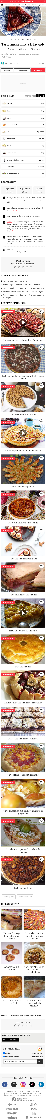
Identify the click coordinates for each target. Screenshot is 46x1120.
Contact (22, 1091)
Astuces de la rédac (12, 1057)
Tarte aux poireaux (10, 288)
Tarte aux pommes (10, 295)
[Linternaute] (12, 1109)
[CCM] (12, 1104)
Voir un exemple (37, 1053)
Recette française (25, 896)
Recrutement (35, 1091)
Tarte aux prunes (38, 5)
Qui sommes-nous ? (12, 1091)
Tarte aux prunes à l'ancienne (15, 281)
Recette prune (8, 896)
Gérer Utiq (38, 1093)
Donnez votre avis (29, 39)
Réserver (14, 210)
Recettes (8, 5)
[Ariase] (12, 1117)
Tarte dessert (25, 5)
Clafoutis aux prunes (11, 291)
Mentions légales (10, 1095)
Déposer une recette (10, 1040)
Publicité (27, 1091)
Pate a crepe (8, 285)
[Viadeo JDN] (34, 1113)
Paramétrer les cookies (26, 1093)
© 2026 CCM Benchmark (33, 1095)
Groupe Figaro (20, 1095)
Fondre (9, 222)
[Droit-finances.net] (34, 1109)
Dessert (16, 5)
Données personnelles (11, 1093)
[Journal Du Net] (34, 1104)
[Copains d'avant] (12, 1113)
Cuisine (7, 1053)
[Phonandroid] (34, 1117)
